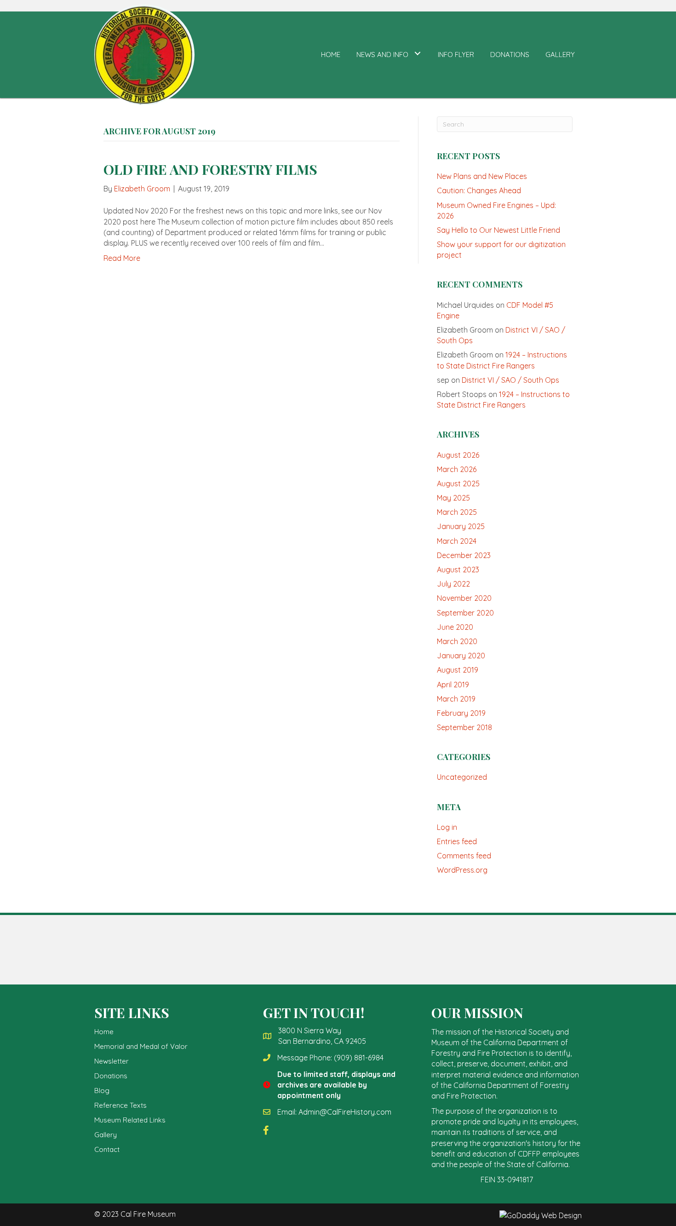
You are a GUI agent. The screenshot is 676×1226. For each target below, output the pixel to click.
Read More (121, 258)
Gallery (105, 1134)
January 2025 (461, 526)
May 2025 (453, 497)
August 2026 (458, 455)
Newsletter (111, 1061)
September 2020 (465, 612)
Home (104, 1031)
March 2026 (456, 469)
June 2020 (455, 627)
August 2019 (457, 669)
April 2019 (453, 684)
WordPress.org (462, 870)
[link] (330, 53)
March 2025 (457, 512)
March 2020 (457, 641)
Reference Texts (120, 1105)
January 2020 (461, 655)
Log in (447, 827)
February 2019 (461, 713)
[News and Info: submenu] (417, 53)
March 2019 (456, 698)
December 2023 (464, 555)
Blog (101, 1090)
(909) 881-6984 (359, 1057)
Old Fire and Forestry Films (210, 169)
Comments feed (464, 855)
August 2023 (458, 569)
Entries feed (457, 841)
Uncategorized (462, 777)
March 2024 (456, 541)
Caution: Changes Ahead (479, 190)
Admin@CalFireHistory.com (344, 1112)
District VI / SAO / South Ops (510, 380)
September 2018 (464, 727)
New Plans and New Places (482, 176)
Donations (110, 1075)
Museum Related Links (130, 1120)
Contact (107, 1149)
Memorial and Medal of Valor (141, 1046)
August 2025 (458, 483)
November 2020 (464, 598)
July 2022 (453, 583)
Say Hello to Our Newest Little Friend (498, 230)
